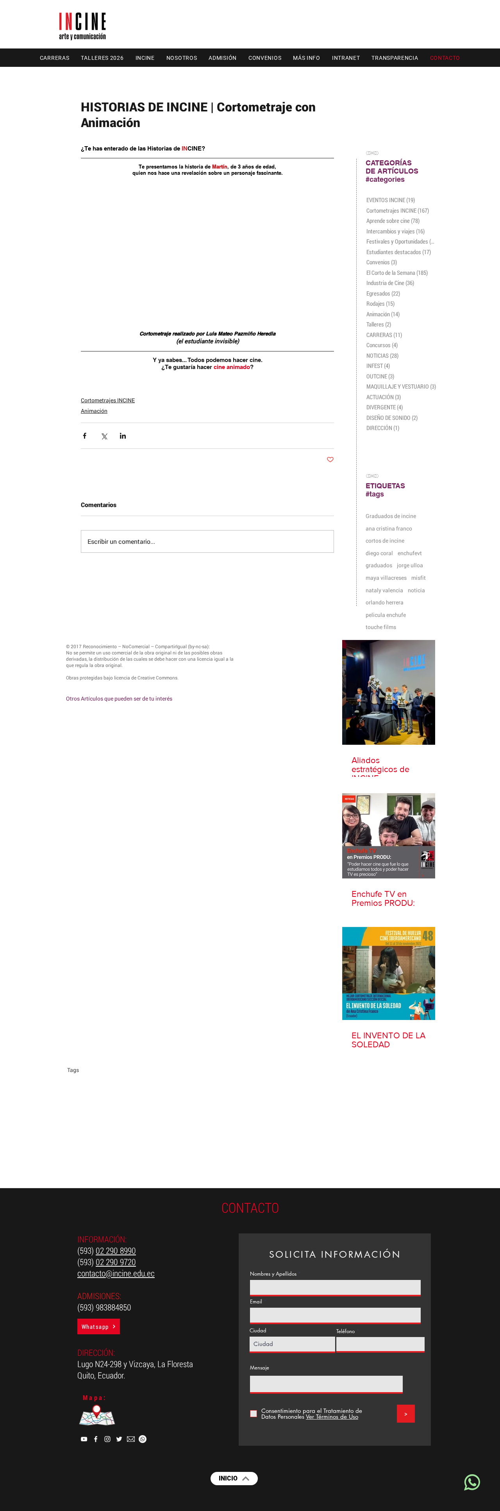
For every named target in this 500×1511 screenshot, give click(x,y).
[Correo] (131, 1439)
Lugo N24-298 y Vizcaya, (117, 1363)
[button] (54, 57)
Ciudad (258, 1330)
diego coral (379, 553)
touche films (381, 627)
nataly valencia (384, 590)
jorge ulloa (410, 565)
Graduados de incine (391, 516)
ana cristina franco (389, 528)
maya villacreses (386, 577)
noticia (416, 590)
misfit (418, 577)
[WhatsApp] (142, 1439)
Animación (94, 410)
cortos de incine (385, 540)
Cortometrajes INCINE (108, 400)
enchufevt (410, 553)
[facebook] (96, 1439)
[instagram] (107, 1439)
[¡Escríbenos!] (471, 1482)
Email (256, 1301)
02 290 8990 (116, 1250)
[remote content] (207, 244)
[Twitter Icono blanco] (119, 1439)
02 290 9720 (116, 1261)
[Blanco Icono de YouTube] (84, 1439)
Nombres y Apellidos (273, 1273)
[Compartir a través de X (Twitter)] (103, 435)
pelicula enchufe (386, 614)
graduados (379, 565)
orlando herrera (385, 602)
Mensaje (259, 1367)
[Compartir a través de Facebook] (84, 435)
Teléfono (345, 1331)
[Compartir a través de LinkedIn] (123, 435)
